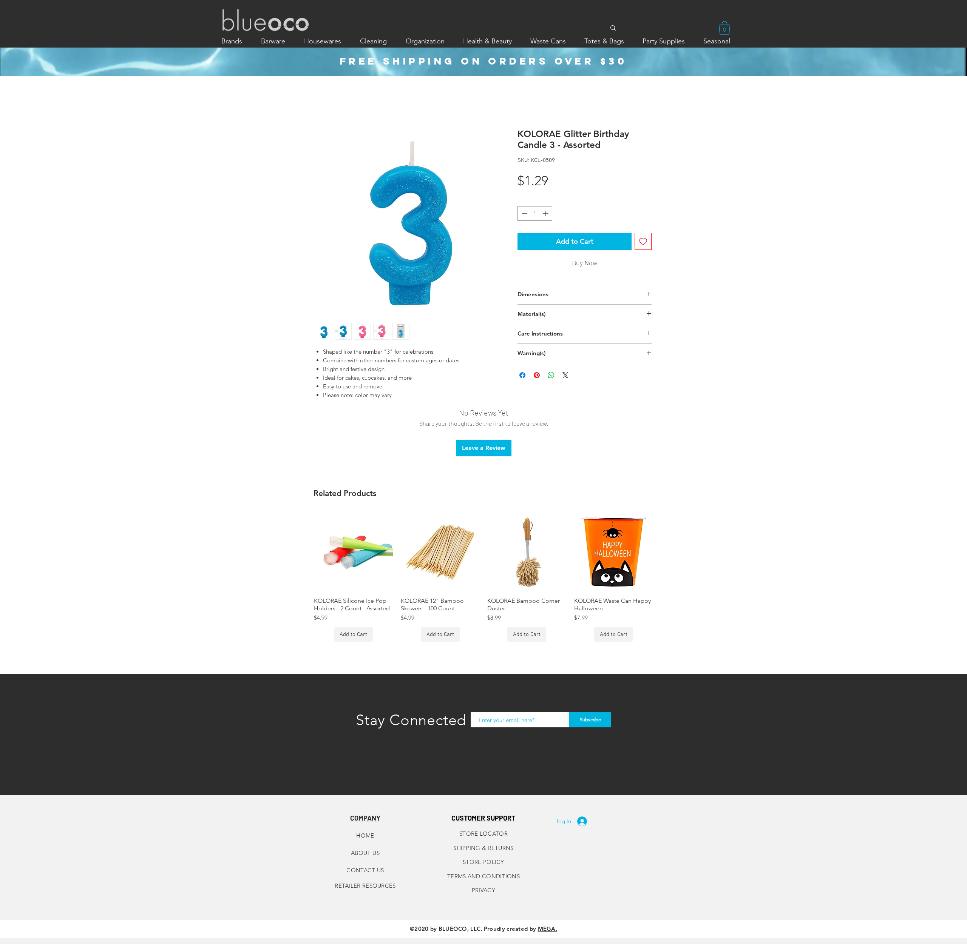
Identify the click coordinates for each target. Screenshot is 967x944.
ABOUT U (364, 852)
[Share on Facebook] (522, 375)
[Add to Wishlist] (643, 241)
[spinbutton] (535, 213)
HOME (365, 835)
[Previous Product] (302, 551)
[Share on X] (565, 375)
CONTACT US (365, 870)
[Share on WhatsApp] (551, 375)
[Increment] (546, 213)
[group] (483, 577)
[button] (724, 28)
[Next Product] (664, 551)
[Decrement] (524, 213)
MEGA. (548, 928)
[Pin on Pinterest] (536, 375)
